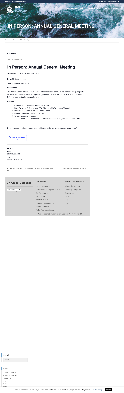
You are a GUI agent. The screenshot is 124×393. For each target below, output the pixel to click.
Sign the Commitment (75, 8)
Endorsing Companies (73, 190)
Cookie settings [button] (98, 390)
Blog (66, 200)
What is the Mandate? (73, 186)
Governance (69, 193)
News (67, 203)
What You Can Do (42, 200)
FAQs (67, 196)
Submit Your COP (42, 207)
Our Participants (42, 193)
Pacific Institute (21, 1)
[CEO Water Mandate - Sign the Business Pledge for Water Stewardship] (16, 9)
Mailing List (102, 1)
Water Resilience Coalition (46, 210)
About (105, 8)
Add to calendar (18, 137)
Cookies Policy (67, 214)
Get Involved (93, 8)
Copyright (78, 214)
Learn (114, 8)
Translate (18, 191)
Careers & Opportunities (45, 203)
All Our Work (40, 196)
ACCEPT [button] (108, 390)
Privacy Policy (55, 214)
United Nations (43, 214)
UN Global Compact (10, 1)
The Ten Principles (43, 186)
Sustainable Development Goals (48, 190)
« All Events (11, 53)
